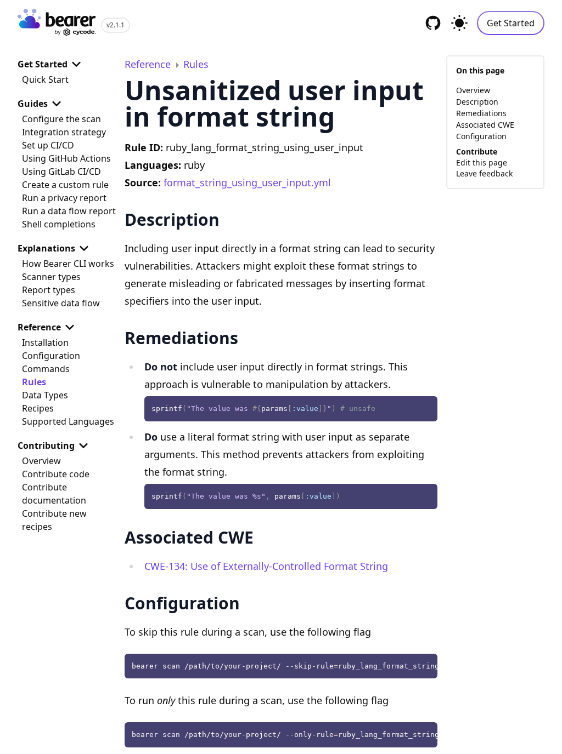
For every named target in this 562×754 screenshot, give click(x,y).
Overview (41, 461)
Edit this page (481, 162)
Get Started (511, 23)
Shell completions (58, 224)
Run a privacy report (64, 198)
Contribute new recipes (54, 520)
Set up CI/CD (48, 145)
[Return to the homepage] (57, 23)
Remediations (481, 113)
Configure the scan (61, 119)
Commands (46, 369)
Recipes (38, 408)
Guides (33, 104)
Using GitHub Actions (66, 158)
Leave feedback (484, 173)
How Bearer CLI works (68, 264)
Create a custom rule (65, 185)
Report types (48, 290)
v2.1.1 (115, 25)
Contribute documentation (54, 493)
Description (477, 101)
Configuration (51, 356)
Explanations (46, 248)
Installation (45, 342)
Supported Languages (68, 421)
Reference (39, 327)
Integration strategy (64, 132)
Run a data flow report (69, 211)
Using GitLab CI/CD (61, 171)
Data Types (45, 395)
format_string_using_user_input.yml (247, 182)
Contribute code (55, 474)
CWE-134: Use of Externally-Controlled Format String (266, 566)
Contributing (46, 445)
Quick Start (45, 79)
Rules (34, 382)
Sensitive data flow (61, 303)
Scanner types (51, 277)
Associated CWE (485, 124)
